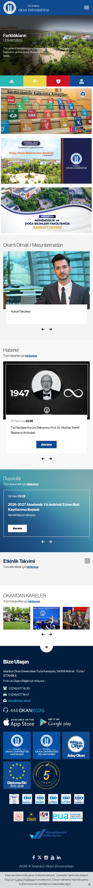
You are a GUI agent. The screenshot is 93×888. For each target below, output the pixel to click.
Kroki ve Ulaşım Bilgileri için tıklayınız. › (24, 681)
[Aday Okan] (76, 745)
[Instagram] (46, 857)
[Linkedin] (59, 857)
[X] (39, 856)
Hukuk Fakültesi (21, 311)
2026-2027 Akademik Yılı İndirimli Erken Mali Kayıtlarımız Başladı (43, 507)
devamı (46, 445)
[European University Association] (68, 816)
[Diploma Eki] (17, 775)
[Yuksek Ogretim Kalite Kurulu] (46, 775)
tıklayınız (31, 356)
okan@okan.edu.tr (19, 700)
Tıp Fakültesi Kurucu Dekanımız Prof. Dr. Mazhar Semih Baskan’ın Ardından (45, 430)
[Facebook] (33, 857)
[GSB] (18, 816)
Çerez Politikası (25, 879)
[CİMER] (31, 816)
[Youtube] (52, 857)
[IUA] (44, 816)
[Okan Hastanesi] (17, 745)
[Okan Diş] (46, 745)
